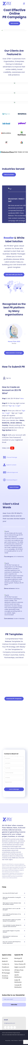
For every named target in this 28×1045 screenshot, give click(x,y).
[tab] (14, 378)
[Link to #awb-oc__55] (24, 3)
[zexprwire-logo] (7, 2)
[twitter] (8, 1027)
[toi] (7, 817)
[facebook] (5, 1027)
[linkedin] (14, 1027)
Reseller (9, 238)
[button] (3, 334)
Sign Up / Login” (15, 406)
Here (22, 398)
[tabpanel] (14, 418)
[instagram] (11, 1027)
